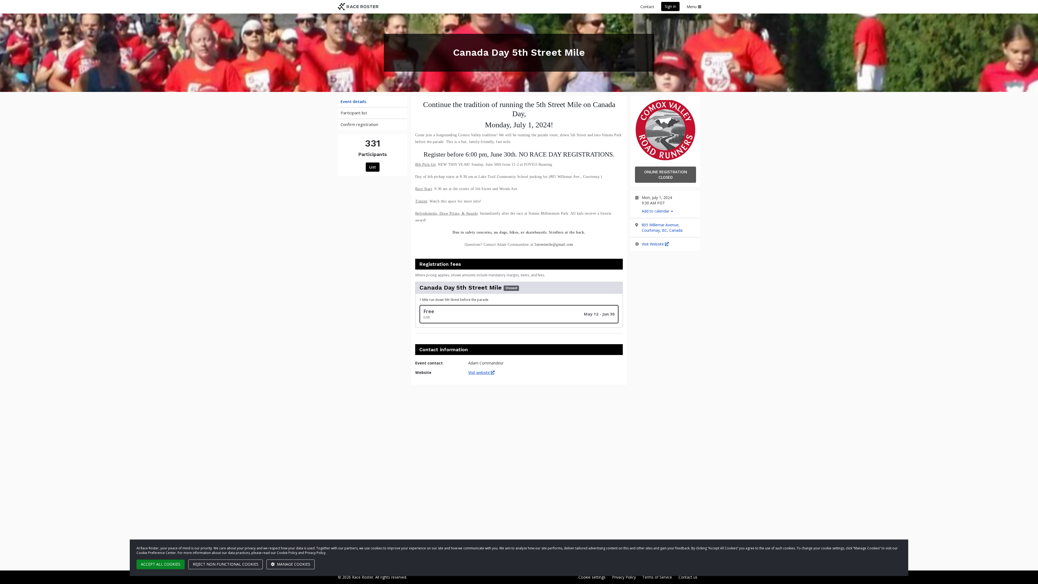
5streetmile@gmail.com (553, 245)
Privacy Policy (624, 577)
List (372, 167)
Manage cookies (293, 564)
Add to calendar (656, 211)
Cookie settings (592, 577)
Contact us (687, 577)
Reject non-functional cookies (225, 564)
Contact (647, 6)
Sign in (670, 6)
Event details (353, 101)
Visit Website (653, 244)
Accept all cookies (160, 564)
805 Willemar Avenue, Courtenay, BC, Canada (662, 227)
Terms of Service (657, 577)
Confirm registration (359, 124)
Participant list (354, 112)
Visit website (479, 372)
